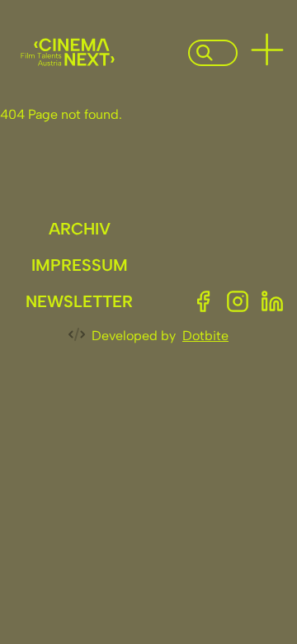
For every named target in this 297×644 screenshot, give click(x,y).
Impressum (79, 265)
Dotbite (205, 335)
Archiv (80, 229)
